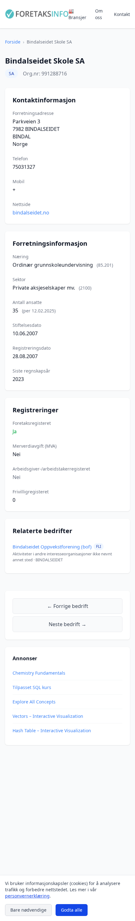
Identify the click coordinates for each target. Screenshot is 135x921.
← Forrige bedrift (67, 606)
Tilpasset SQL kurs (32, 687)
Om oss (99, 14)
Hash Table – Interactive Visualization (52, 730)
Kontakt (122, 14)
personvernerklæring (27, 896)
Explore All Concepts (34, 702)
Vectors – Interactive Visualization (48, 716)
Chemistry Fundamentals (39, 673)
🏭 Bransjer (77, 14)
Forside (12, 42)
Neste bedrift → (67, 624)
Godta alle (71, 910)
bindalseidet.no (31, 212)
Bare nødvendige (28, 910)
